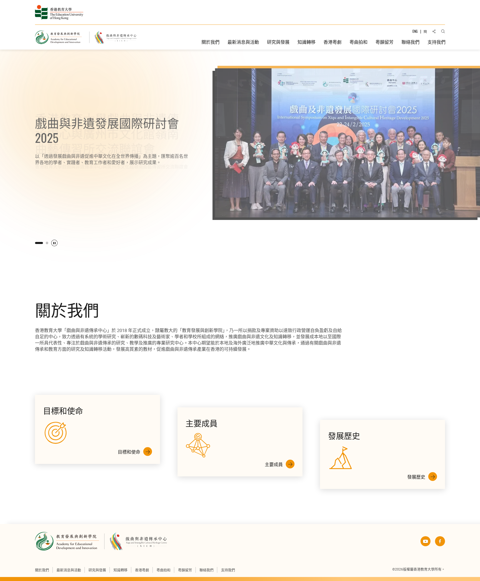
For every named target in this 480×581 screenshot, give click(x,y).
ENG (415, 31)
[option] (240, 156)
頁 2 (44, 243)
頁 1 (36, 243)
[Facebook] (440, 541)
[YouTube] (425, 541)
